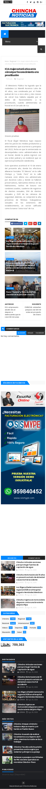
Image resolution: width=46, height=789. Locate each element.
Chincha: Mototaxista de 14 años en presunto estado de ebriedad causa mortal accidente (30, 577)
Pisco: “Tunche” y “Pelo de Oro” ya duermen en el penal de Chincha (21, 293)
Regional (13, 61)
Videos (5, 628)
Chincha (5, 619)
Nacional (5, 623)
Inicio (7, 61)
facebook (40, 333)
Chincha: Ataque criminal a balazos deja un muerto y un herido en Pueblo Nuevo (26, 726)
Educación (6, 632)
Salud (19, 632)
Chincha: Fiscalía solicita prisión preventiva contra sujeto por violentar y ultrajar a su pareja (28, 749)
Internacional (23, 623)
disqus (30, 333)
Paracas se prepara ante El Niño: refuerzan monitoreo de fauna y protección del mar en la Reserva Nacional (20, 267)
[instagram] (37, 2)
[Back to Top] (23, 783)
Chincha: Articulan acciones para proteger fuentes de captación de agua (28, 564)
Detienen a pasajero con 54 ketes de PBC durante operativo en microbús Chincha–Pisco (28, 759)
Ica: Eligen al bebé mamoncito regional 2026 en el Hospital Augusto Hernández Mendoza (22, 243)
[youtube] (34, 2)
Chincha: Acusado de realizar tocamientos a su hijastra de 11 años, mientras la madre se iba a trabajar (28, 738)
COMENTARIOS (34, 558)
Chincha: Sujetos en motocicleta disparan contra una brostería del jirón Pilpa (30, 602)
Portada (33, 628)
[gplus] (41, 2)
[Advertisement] (23, 530)
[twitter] (30, 2)
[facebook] (27, 2)
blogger (21, 333)
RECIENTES (12, 558)
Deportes (18, 628)
